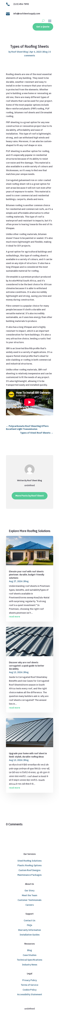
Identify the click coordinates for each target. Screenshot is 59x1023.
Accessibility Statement (29, 994)
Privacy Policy (29, 980)
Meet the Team (29, 895)
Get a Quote (42, 26)
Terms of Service (29, 985)
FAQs (29, 925)
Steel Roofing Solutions (29, 860)
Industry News (29, 964)
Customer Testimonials (29, 900)
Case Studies (29, 955)
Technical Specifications (29, 959)
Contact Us (29, 920)
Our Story (29, 890)
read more (14, 616)
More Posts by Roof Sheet (29, 495)
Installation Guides (29, 934)
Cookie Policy (30, 989)
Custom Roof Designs (29, 870)
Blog (45, 51)
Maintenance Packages (29, 875)
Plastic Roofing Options (29, 865)
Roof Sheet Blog (19, 51)
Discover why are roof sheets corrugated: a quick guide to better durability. (26, 665)
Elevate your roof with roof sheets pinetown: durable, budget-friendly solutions (26, 574)
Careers (29, 904)
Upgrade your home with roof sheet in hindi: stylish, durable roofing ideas (28, 755)
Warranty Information (29, 930)
